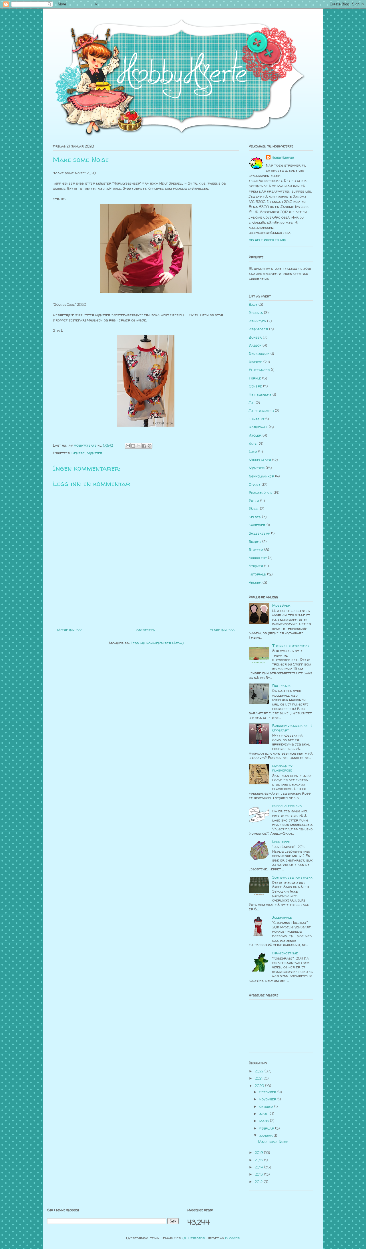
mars (264, 1120)
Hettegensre (260, 394)
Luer (253, 451)
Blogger (232, 1237)
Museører (281, 605)
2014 (259, 1167)
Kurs (253, 443)
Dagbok (255, 345)
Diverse (255, 361)
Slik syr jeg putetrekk (292, 877)
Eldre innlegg (222, 629)
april (264, 1113)
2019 (259, 1152)
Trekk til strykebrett (291, 645)
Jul (251, 402)
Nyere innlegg (69, 629)
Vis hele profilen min (267, 239)
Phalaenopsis (260, 492)
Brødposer (258, 328)
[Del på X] (139, 446)
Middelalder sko (287, 805)
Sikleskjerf (259, 533)
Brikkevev (257, 320)
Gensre (78, 452)
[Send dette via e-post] (128, 446)
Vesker (255, 582)
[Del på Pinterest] (149, 446)
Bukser (255, 337)
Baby (253, 304)
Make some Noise (273, 1141)
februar (267, 1128)
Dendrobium (259, 353)
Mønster (94, 452)
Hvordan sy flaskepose (282, 768)
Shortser (257, 524)
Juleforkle (282, 917)
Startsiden (146, 629)
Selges (255, 516)
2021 (259, 1078)
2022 (259, 1071)
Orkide (254, 484)
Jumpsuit (256, 418)
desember (268, 1091)
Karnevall (258, 426)
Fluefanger (259, 369)
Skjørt (255, 541)
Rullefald (281, 685)
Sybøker (256, 565)
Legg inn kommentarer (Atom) (157, 643)
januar (266, 1135)
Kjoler (255, 435)
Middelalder (260, 459)
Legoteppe (281, 841)
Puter (254, 500)
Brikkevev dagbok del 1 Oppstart (292, 728)
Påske (254, 508)
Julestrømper (261, 410)
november (268, 1099)
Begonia (256, 312)
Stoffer (256, 549)
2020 (260, 1085)
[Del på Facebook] (144, 446)
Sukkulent (258, 557)
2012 (259, 1181)
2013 (259, 1174)
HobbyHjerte (283, 157)
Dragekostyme (285, 953)
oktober (266, 1106)
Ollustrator (193, 1237)
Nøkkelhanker (261, 476)
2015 (259, 1159)
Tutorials (257, 574)
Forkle (255, 378)
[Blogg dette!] (133, 446)
